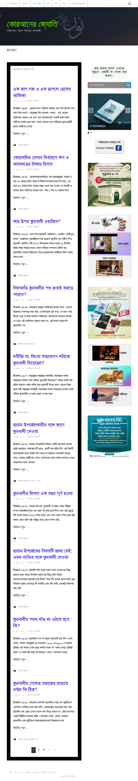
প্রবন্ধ (24, 3)
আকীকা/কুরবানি (23, 145)
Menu (12, 50)
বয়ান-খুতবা (123, 243)
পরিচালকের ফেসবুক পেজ (109, 142)
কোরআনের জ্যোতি (32, 24)
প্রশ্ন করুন (37, 3)
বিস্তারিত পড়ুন (21, 133)
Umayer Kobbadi (105, 148)
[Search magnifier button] (128, 85)
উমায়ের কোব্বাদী (32, 100)
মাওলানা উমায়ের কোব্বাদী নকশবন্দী (70, 772)
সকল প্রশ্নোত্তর (78, 3)
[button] (127, 110)
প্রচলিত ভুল (34, 739)
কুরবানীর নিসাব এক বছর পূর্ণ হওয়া (43, 493)
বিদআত (32, 343)
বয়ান (64, 3)
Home (13, 3)
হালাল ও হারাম (35, 480)
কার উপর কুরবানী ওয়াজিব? (36, 221)
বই (48, 3)
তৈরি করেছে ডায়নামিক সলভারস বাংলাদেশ (91, 776)
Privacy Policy (119, 776)
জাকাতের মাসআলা (109, 368)
